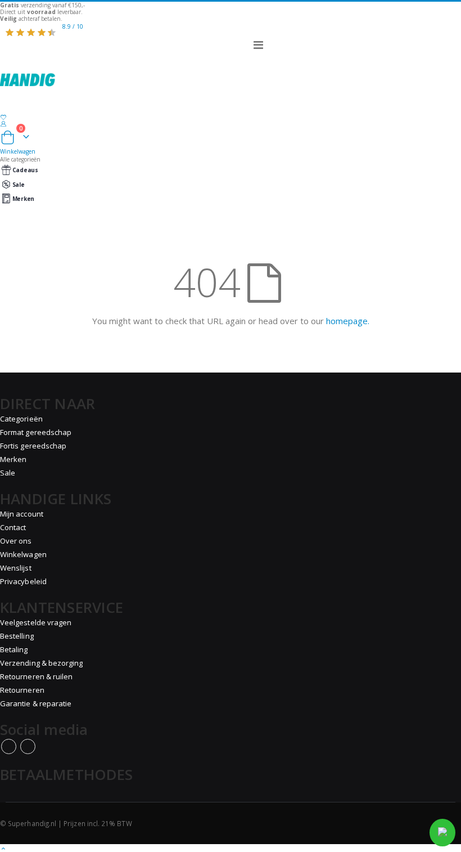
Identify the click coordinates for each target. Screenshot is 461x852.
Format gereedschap (35, 432)
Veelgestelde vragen (35, 622)
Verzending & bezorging (41, 663)
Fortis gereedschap (33, 446)
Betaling (14, 649)
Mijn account (21, 514)
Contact (13, 527)
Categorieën (21, 419)
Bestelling (17, 636)
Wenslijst (15, 568)
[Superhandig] (230, 73)
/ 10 (72, 26)
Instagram (27, 746)
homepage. (347, 320)
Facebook (8, 746)
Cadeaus (25, 170)
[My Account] (230, 123)
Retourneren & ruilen (36, 676)
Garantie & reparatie (35, 703)
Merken (23, 199)
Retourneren (22, 690)
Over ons (16, 541)
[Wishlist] (230, 117)
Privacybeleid (23, 581)
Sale (18, 185)
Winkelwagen (23, 554)
